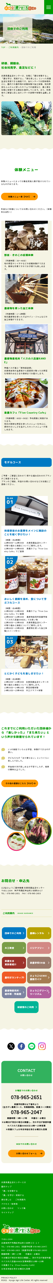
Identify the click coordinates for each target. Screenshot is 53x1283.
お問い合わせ (7, 1208)
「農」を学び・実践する (12, 1195)
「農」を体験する (9, 1190)
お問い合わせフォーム (26, 1153)
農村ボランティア (14, 977)
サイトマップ (7, 1212)
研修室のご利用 (25, 1007)
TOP (3, 47)
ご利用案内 (13, 47)
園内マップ (6, 1186)
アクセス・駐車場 (9, 1203)
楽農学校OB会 (37, 962)
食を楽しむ (6, 1199)
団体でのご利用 (13, 933)
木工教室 (9, 948)
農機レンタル (37, 933)
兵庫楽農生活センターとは (13, 1182)
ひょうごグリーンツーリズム (39, 992)
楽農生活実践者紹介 (10, 962)
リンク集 (21, 1208)
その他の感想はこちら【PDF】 (19, 783)
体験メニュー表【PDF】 (19, 196)
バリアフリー (37, 948)
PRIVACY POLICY (9, 1277)
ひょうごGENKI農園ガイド (38, 977)
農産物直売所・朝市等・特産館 (13, 992)
